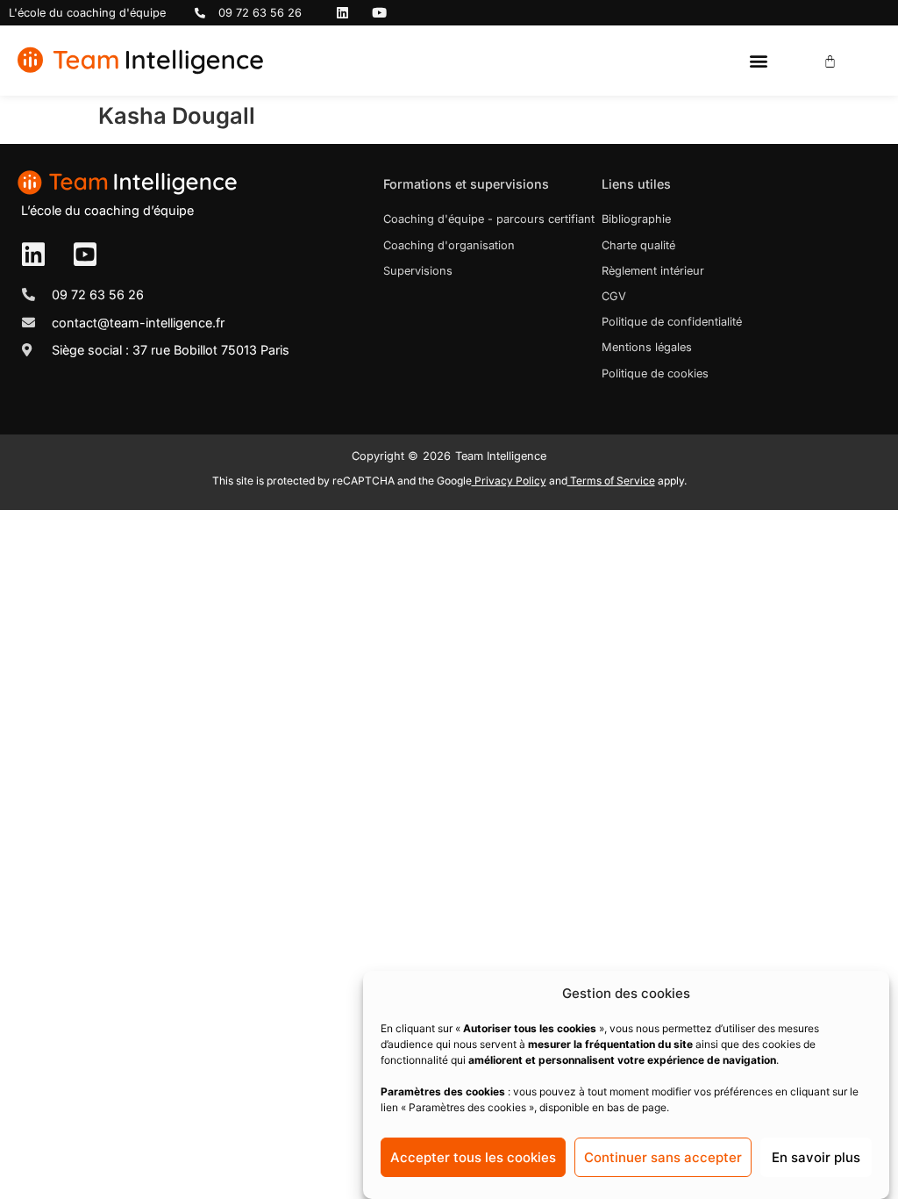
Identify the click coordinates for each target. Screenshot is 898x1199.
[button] (758, 61)
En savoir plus (816, 1157)
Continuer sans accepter (663, 1157)
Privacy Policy (509, 480)
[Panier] (830, 61)
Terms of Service (611, 480)
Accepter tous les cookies (473, 1157)
